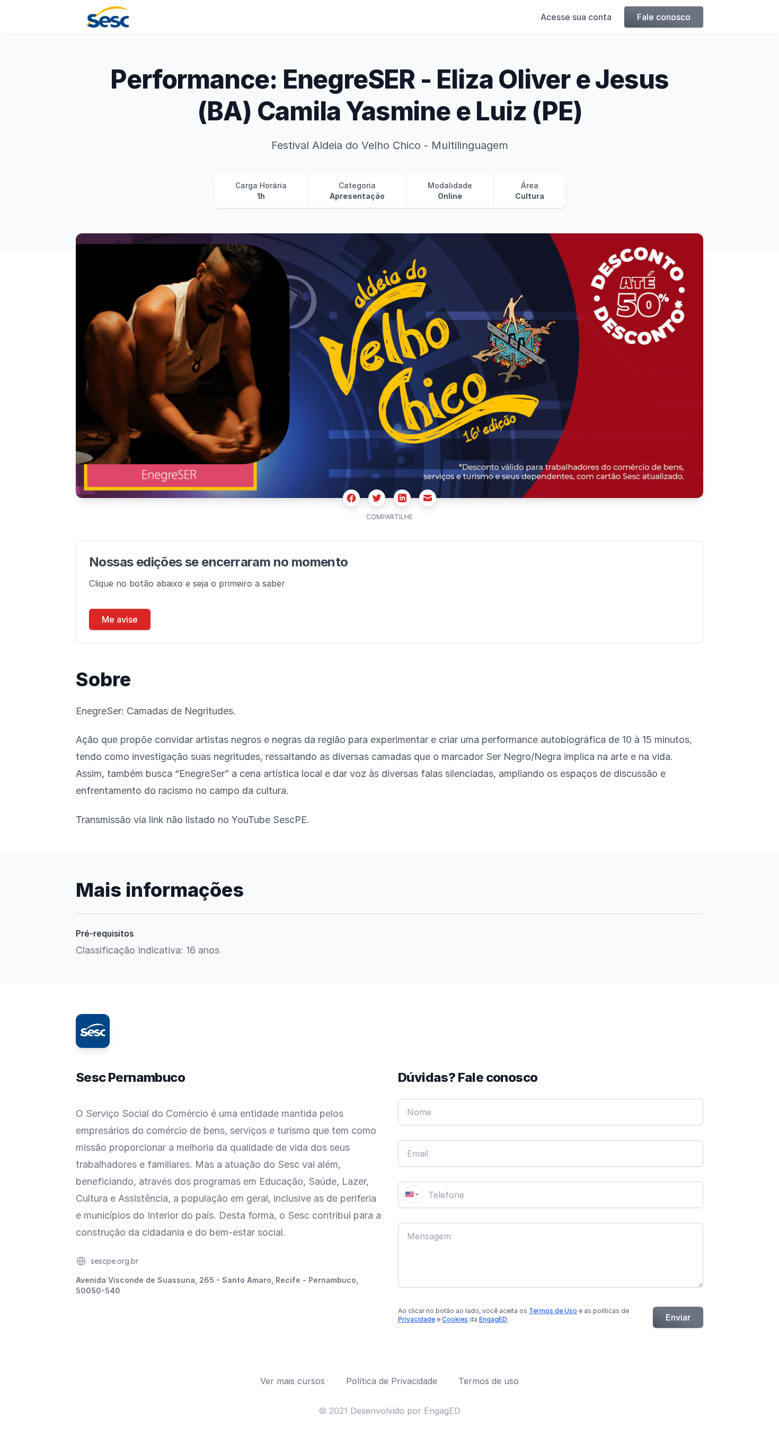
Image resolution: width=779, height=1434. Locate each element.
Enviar (678, 1317)
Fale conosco (664, 17)
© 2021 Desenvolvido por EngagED (389, 1410)
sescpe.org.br (114, 1260)
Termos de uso (488, 1381)
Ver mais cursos (292, 1381)
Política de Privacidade (391, 1381)
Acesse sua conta (576, 17)
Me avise (120, 619)
